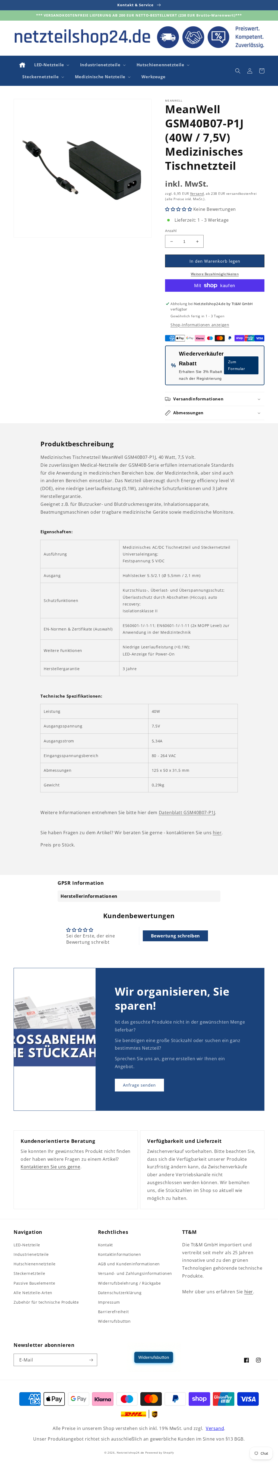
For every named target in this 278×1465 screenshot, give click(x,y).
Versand (197, 193)
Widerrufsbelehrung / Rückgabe (129, 1283)
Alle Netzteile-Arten (33, 1292)
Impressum (109, 1302)
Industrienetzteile (31, 1254)
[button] (51, 65)
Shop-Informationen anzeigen (199, 324)
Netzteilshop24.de (130, 1452)
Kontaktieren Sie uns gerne (50, 1167)
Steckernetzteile (29, 1273)
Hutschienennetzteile (35, 1263)
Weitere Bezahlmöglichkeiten (215, 274)
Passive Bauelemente (34, 1283)
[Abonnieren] (91, 1360)
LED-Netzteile (27, 1244)
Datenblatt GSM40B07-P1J (187, 812)
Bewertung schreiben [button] (175, 936)
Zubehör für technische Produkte (46, 1302)
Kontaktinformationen (119, 1254)
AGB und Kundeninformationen (129, 1263)
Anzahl (170, 230)
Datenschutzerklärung (120, 1292)
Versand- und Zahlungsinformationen (135, 1273)
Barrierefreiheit (113, 1311)
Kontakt (105, 1244)
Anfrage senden (139, 1085)
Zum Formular (236, 365)
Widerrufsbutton (114, 1321)
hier (217, 833)
